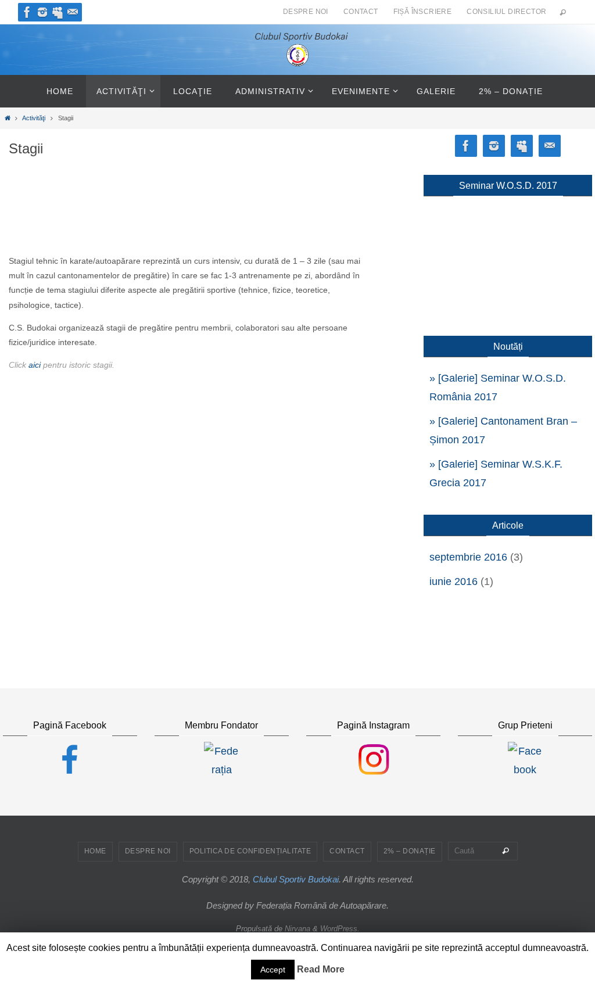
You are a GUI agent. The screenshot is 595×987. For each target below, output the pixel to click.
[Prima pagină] (7, 117)
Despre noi (305, 12)
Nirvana (297, 928)
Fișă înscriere (422, 12)
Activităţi (33, 117)
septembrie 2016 (468, 557)
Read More (321, 969)
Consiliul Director (506, 12)
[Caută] (505, 851)
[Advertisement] (187, 220)
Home (95, 851)
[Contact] (72, 12)
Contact (360, 12)
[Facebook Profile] (27, 12)
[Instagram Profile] (42, 12)
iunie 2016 (453, 581)
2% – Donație (409, 851)
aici (34, 364)
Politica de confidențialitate (250, 851)
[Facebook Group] (57, 12)
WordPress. (340, 928)
